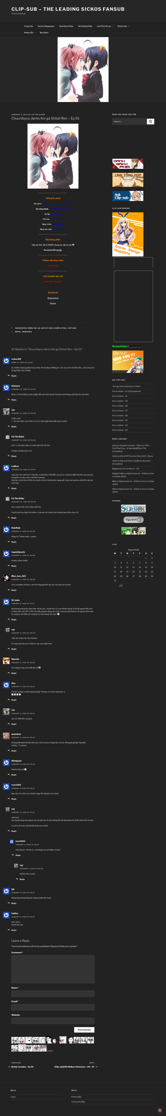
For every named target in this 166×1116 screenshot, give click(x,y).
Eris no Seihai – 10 (119, 396)
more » (50, 1051)
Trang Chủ (28, 26)
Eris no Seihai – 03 (120, 430)
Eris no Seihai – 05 (120, 420)
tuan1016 (16, 785)
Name (15, 988)
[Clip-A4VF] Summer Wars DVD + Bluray (136, 456)
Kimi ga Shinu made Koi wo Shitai (126, 386)
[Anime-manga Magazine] (127, 256)
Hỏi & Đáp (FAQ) (85, 26)
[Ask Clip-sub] (127, 200)
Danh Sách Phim (66, 26)
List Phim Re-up (104, 26)
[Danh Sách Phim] (127, 168)
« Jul (120, 585)
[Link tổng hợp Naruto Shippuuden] (127, 186)
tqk (13, 410)
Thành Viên (122, 26)
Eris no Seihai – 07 (119, 410)
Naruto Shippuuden (46, 26)
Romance (27, 332)
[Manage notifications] (160, 1110)
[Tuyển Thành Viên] (127, 372)
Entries (76, 1097)
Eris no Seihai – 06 (120, 415)
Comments (78, 1102)
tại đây (59, 250)
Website (15, 1015)
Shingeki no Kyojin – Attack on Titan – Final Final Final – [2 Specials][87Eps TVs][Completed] (131, 448)
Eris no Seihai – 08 (120, 406)
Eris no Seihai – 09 (120, 401)
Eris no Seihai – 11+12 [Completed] (126, 391)
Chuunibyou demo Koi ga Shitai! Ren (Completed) (41, 328)
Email (14, 1001)
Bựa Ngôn (44, 32)
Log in (13, 1097)
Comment (17, 952)
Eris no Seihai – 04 (120, 425)
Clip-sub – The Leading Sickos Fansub (68, 9)
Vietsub (72, 328)
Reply (13, 376)
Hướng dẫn (28, 32)
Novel (18, 332)
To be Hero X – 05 (131, 468)
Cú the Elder (38, 115)
